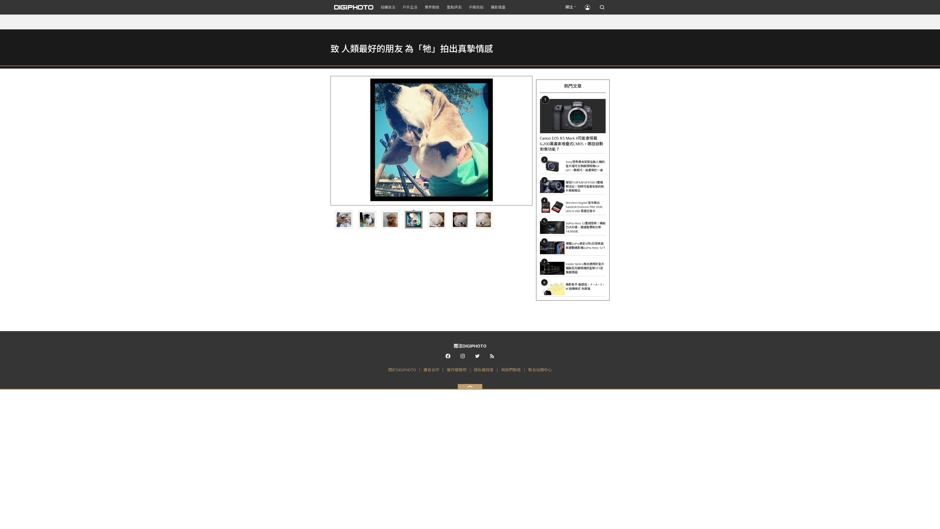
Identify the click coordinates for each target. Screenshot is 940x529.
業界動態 (432, 7)
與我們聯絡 (511, 370)
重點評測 (454, 7)
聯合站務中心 (540, 370)
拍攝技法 (388, 7)
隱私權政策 (484, 370)
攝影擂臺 (498, 7)
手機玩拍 (476, 7)
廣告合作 (431, 370)
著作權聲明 (456, 370)
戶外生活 (410, 7)
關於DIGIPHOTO (402, 370)
